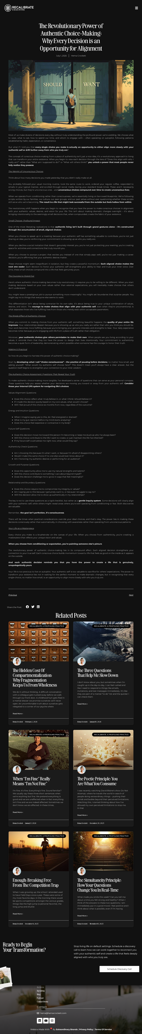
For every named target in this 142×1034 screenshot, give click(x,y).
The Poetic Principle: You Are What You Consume (97, 780)
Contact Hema (42, 1001)
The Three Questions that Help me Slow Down (97, 672)
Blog (38, 994)
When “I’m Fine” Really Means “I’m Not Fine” (31, 780)
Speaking (41, 990)
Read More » (18, 714)
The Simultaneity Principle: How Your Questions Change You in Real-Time (99, 885)
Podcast (40, 997)
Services (40, 987)
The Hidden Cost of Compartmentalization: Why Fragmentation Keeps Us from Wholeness (35, 677)
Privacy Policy (86, 1029)
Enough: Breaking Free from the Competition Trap (36, 882)
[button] (89, 8)
